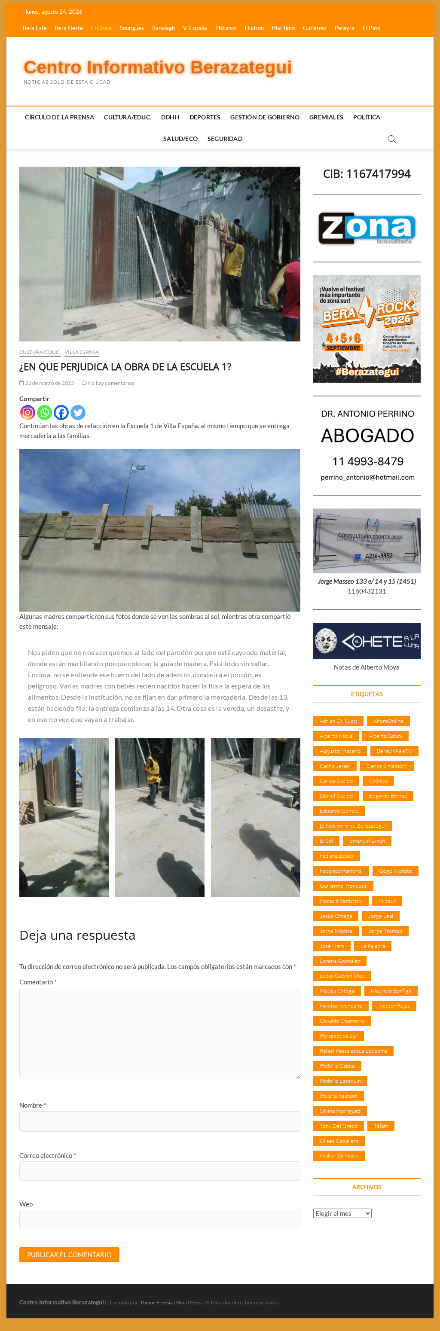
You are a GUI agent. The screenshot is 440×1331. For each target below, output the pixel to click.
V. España (195, 27)
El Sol (326, 840)
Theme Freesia (156, 1302)
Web (26, 1204)
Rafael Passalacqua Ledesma (353, 1050)
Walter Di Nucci (339, 1155)
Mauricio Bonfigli (391, 990)
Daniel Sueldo (336, 795)
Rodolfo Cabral (337, 1065)
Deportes (205, 117)
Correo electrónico (47, 1155)
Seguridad (225, 138)
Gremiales (326, 117)
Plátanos (226, 27)
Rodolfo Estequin (340, 1080)
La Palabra (373, 945)
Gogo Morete (395, 870)
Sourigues (132, 27)
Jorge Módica (336, 930)
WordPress (189, 1302)
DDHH (170, 117)
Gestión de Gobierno (264, 117)
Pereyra (344, 27)
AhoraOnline (388, 720)
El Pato (371, 27)
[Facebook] (61, 412)
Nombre (32, 1105)
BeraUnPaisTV (394, 750)
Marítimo (283, 27)
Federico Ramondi (341, 870)
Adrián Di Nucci (338, 720)
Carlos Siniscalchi (387, 765)
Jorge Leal (380, 915)
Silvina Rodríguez (340, 1110)
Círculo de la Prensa (59, 117)
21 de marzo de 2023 (49, 383)
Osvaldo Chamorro (342, 1020)
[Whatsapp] (44, 412)
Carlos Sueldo (336, 780)
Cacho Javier (335, 765)
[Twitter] (78, 412)
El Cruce (101, 27)
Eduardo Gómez (339, 810)
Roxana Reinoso (339, 1095)
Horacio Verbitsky (341, 900)
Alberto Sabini (385, 735)
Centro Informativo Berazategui (158, 67)
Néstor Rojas (394, 1005)
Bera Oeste (69, 27)
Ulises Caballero (339, 1140)
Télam (381, 1125)
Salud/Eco (180, 138)
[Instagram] (27, 412)
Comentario (38, 982)
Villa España (81, 352)
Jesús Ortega (336, 915)
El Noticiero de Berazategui (353, 825)
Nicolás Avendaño (341, 1005)
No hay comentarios (110, 383)
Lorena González (340, 960)
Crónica (378, 780)
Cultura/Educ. (127, 117)
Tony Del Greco (339, 1125)
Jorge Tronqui (385, 930)
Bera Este (35, 27)
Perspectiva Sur (339, 1035)
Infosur (387, 900)
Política (367, 117)
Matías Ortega (337, 990)
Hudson (254, 27)
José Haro (332, 945)
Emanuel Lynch (367, 840)
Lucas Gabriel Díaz (342, 975)
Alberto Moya (336, 735)
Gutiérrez (315, 27)
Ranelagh (163, 27)
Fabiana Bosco (337, 855)
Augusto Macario (340, 750)
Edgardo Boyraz (388, 795)
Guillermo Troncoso (343, 885)
